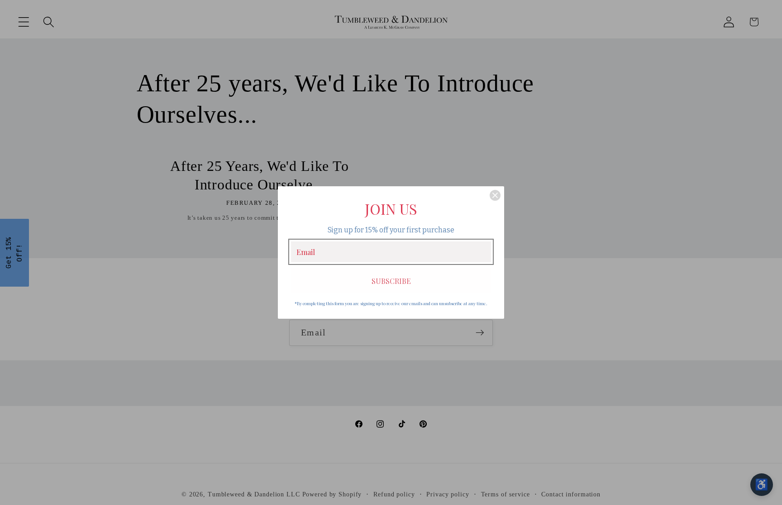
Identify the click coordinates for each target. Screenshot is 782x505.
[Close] (495, 195)
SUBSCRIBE (391, 281)
